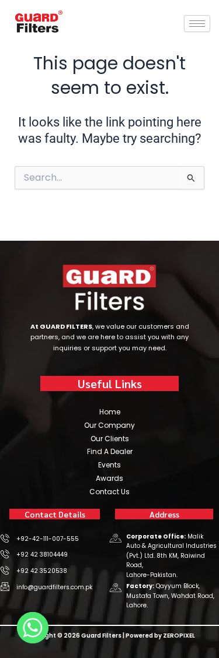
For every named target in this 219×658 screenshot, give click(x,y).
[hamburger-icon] (197, 23)
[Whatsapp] (32, 627)
